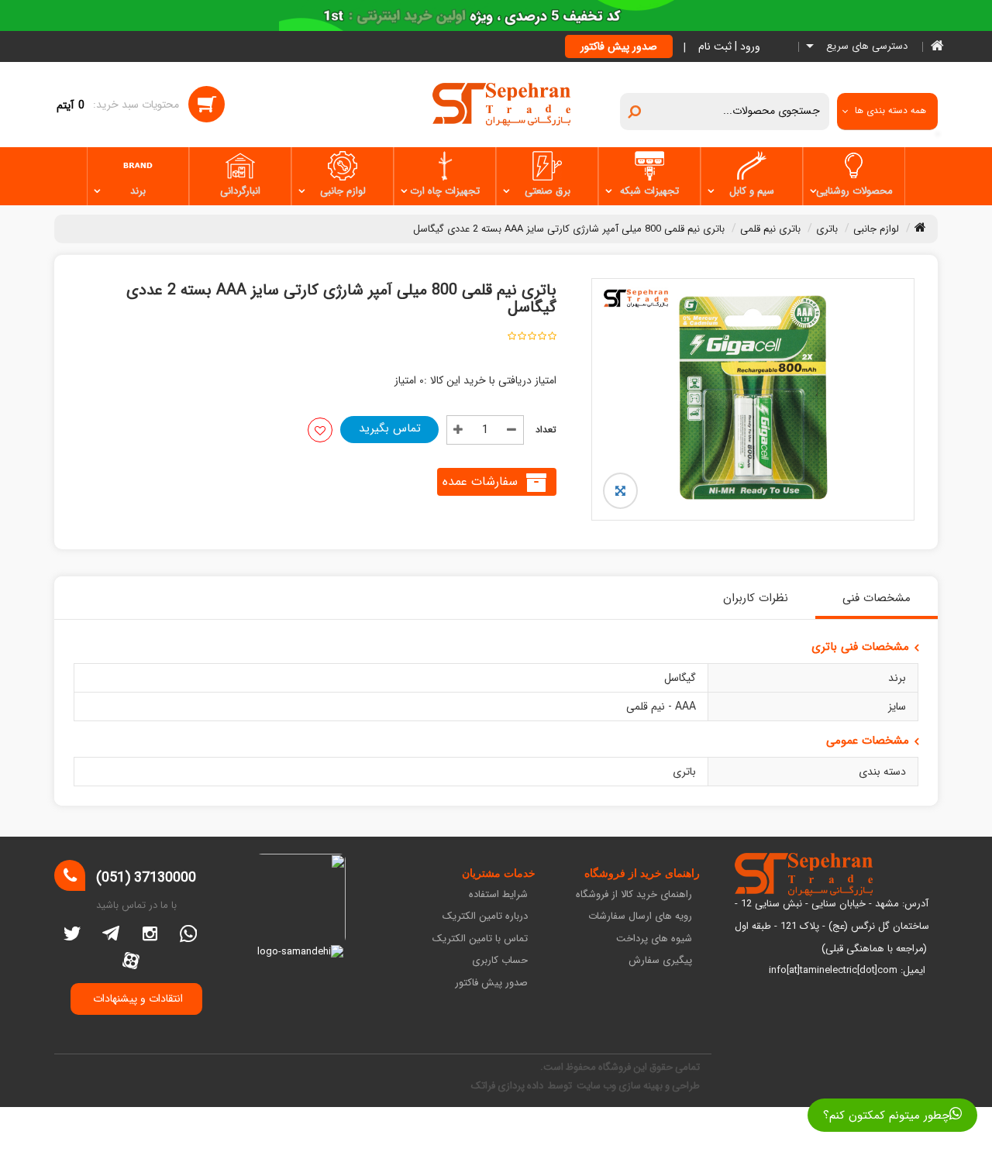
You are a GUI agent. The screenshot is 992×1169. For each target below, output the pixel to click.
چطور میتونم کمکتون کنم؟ (886, 1115)
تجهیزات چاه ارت (445, 191)
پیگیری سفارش (660, 961)
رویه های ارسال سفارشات (640, 916)
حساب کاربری (500, 961)
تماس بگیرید (390, 428)
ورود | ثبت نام (729, 46)
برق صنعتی (547, 191)
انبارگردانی (240, 191)
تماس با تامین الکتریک (480, 939)
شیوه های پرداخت (654, 939)
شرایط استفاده (498, 895)
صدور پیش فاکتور (618, 46)
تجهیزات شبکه (649, 191)
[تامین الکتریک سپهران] (501, 103)
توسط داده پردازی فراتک (522, 1086)
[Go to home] (920, 227)
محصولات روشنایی (854, 191)
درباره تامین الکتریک (485, 916)
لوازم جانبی (343, 191)
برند (138, 191)
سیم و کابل (751, 191)
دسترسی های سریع (865, 47)
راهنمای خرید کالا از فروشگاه (634, 895)
